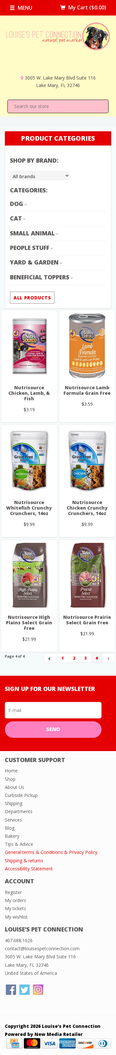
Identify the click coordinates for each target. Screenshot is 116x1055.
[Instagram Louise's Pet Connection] (38, 990)
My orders (15, 900)
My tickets (15, 908)
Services (13, 820)
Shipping (13, 803)
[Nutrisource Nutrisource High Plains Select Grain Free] (29, 575)
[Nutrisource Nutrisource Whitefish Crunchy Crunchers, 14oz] (29, 460)
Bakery (12, 836)
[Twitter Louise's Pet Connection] (24, 990)
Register (13, 892)
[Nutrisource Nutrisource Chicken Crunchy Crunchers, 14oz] (87, 460)
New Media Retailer (58, 1034)
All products (32, 298)
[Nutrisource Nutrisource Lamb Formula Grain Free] (87, 345)
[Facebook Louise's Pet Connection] (11, 990)
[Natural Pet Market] (58, 48)
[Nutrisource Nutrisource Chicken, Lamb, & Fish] (29, 345)
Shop (10, 779)
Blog (10, 828)
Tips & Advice (19, 844)
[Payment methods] (14, 1043)
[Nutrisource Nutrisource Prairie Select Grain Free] (87, 575)
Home (11, 771)
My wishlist (16, 917)
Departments (19, 811)
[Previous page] (50, 657)
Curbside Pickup (21, 795)
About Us (14, 787)
